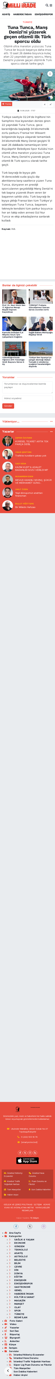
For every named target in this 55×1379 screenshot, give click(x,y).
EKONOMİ (19, 1243)
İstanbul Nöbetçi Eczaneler (13, 1174)
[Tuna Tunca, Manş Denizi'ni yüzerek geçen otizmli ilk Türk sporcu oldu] (27, 85)
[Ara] (47, 5)
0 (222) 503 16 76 (29, 1137)
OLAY (17, 1307)
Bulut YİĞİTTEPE (24, 504)
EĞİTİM (18, 1277)
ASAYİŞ (6, 14)
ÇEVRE (18, 1267)
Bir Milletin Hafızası (25, 507)
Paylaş (8, 104)
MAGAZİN (19, 1300)
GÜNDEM (19, 1246)
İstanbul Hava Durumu (36, 1174)
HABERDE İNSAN (22, 14)
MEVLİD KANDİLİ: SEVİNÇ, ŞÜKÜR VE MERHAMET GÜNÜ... (33, 481)
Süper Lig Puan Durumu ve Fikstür (33, 1365)
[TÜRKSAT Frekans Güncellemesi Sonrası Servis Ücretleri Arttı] (41, 296)
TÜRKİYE (27, 22)
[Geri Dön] (8, 1371)
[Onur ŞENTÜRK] (7, 454)
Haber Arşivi (12, 1195)
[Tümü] (51, 421)
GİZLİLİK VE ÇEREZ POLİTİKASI (18, 1205)
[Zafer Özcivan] (7, 441)
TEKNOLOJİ (21, 1250)
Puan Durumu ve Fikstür (38, 1182)
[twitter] (30, 1226)
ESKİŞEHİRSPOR (44, 14)
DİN (16, 1270)
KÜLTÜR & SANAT (24, 1297)
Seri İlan (14, 1331)
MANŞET (19, 1304)
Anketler (14, 1341)
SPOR (17, 1311)
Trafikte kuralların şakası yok (30, 456)
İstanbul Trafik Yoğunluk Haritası (12, 1182)
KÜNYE (46, 1205)
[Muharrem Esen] (7, 479)
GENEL (18, 1290)
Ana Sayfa (15, 1233)
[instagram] (43, 1226)
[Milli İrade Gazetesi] (19, 5)
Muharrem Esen (24, 477)
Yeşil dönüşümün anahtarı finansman (29, 494)
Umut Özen (21, 489)
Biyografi (14, 1338)
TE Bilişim (34, 1218)
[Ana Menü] (51, 5)
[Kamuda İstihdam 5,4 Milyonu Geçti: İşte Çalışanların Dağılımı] (14, 324)
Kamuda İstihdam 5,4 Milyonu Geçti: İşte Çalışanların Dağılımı (12, 335)
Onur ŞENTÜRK (23, 452)
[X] (25, 1153)
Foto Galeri (15, 1321)
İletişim (13, 1348)
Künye (12, 1344)
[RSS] (35, 1153)
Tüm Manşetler (14, 1190)
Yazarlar (14, 1328)
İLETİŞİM (38, 1205)
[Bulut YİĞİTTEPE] (7, 505)
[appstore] (27, 1161)
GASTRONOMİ (22, 1287)
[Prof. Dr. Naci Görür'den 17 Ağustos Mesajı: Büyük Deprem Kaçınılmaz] (14, 296)
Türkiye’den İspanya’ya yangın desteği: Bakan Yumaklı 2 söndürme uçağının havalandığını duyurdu (40, 362)
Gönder (8, 406)
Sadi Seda (20, 464)
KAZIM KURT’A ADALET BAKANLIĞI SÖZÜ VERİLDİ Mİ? (31, 468)
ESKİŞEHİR (20, 1280)
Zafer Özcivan (23, 438)
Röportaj (14, 1334)
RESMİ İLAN (27, 1211)
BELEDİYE (20, 1260)
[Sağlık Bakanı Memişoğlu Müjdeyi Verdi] (41, 324)
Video (12, 1324)
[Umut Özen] (7, 492)
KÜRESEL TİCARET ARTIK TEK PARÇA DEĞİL (31, 442)
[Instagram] (30, 1153)
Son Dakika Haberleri (41, 1190)
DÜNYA (18, 1273)
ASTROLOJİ (21, 1256)
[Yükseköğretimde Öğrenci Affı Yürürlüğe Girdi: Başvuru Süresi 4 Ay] (14, 349)
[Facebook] (20, 1153)
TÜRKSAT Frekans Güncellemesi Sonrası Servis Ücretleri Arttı (39, 307)
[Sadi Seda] (7, 467)
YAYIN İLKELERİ (42, 1208)
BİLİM (17, 1263)
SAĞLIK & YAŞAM (24, 1240)
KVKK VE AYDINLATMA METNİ (19, 1208)
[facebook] (16, 1226)
